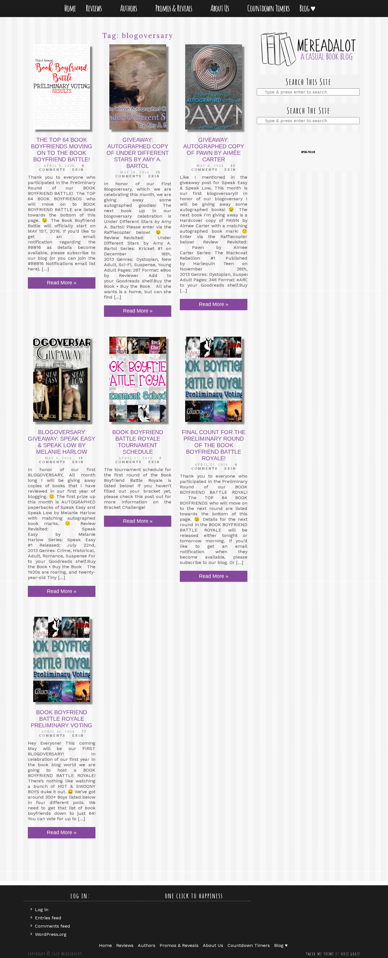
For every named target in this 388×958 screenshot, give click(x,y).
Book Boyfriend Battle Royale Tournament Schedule (137, 442)
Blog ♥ (308, 8)
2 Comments (138, 460)
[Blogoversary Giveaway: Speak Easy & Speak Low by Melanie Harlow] (61, 379)
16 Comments (61, 460)
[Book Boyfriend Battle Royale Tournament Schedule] (138, 379)
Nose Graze (350, 954)
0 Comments (62, 168)
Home (70, 8)
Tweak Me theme (320, 954)
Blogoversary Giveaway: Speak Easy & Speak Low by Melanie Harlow (61, 442)
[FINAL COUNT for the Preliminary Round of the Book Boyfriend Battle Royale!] (213, 379)
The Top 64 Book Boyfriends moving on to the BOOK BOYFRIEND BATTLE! (61, 150)
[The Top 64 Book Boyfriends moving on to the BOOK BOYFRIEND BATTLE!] (61, 87)
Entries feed (48, 917)
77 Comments (63, 734)
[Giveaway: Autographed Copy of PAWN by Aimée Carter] (213, 87)
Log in (41, 909)
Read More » (61, 283)
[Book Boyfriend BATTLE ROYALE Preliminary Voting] (61, 659)
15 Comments (137, 174)
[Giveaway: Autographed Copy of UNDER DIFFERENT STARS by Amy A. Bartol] (138, 87)
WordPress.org (50, 934)
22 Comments (213, 168)
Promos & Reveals (174, 8)
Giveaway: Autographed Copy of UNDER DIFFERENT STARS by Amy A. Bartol (138, 153)
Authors (129, 8)
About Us (220, 8)
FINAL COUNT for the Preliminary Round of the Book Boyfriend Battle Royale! (213, 445)
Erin (78, 170)
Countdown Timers (268, 8)
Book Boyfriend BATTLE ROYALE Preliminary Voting (61, 718)
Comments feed (52, 926)
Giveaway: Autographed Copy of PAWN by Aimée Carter (213, 150)
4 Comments (214, 466)
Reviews (95, 8)
